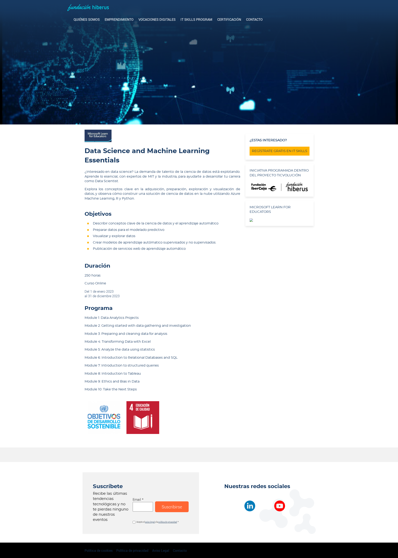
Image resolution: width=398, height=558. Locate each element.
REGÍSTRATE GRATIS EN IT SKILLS (279, 151)
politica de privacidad (167, 522)
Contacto (254, 19)
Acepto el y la (156, 522)
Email (137, 499)
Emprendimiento (119, 19)
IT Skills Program (196, 19)
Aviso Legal (160, 550)
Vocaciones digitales (157, 19)
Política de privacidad (132, 550)
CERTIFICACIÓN (229, 19)
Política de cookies (99, 550)
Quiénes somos (87, 19)
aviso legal (150, 522)
